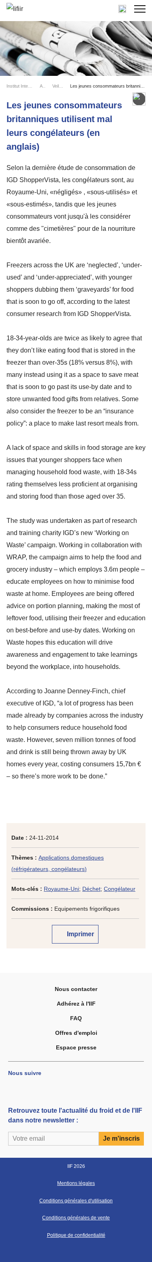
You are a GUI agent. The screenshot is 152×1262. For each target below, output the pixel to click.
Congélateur (119, 889)
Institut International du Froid (19, 86)
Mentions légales (76, 1183)
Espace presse (76, 1047)
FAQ (76, 1018)
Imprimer (79, 934)
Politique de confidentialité (76, 1235)
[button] (140, 9)
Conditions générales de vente (76, 1218)
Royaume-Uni (61, 889)
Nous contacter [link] (76, 989)
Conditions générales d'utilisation (76, 1201)
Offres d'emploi (76, 1033)
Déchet (91, 889)
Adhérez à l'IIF (76, 1003)
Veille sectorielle (57, 86)
